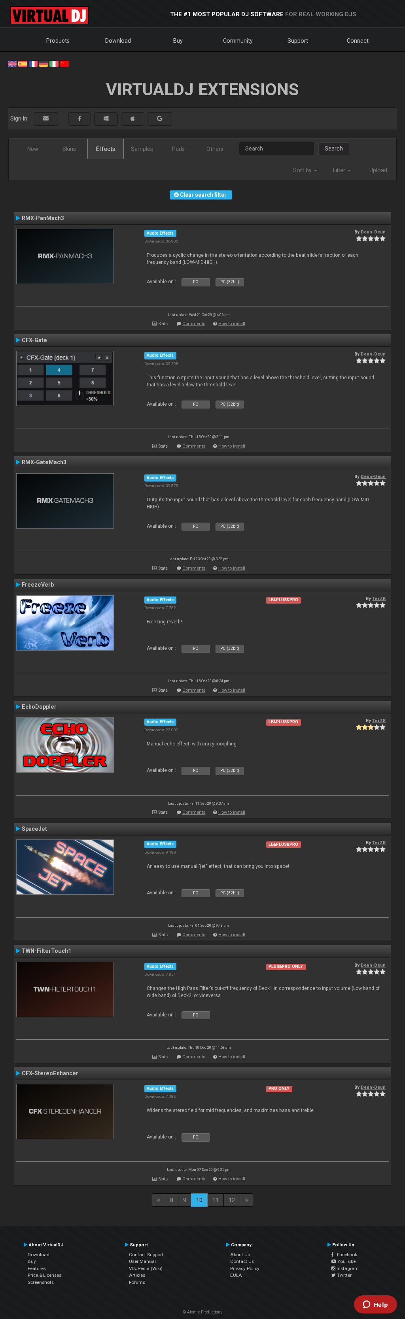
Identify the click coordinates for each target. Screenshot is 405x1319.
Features (37, 1268)
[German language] (43, 63)
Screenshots (41, 1282)
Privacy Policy (244, 1268)
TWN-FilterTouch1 (46, 951)
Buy (178, 41)
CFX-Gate (34, 340)
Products (58, 41)
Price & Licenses (44, 1275)
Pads (178, 149)
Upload (378, 170)
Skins (69, 149)
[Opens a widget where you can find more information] (375, 1305)
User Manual (142, 1261)
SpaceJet (34, 829)
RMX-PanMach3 (43, 218)
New (32, 149)
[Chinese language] (64, 63)
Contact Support (146, 1254)
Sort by (303, 170)
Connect (358, 41)
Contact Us (242, 1261)
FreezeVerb (38, 584)
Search (334, 148)
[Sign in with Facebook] (79, 118)
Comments (193, 323)
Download (118, 41)
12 (232, 1200)
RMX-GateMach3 (44, 462)
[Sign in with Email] (46, 118)
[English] (12, 63)
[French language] (33, 63)
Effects (105, 149)
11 (215, 1200)
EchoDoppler (39, 707)
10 (199, 1200)
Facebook (345, 1254)
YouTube (346, 1261)
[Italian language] (53, 63)
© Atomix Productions (203, 1312)
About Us (240, 1254)
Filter (340, 170)
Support (298, 41)
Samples (142, 149)
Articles (137, 1275)
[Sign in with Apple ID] (132, 118)
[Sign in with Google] (160, 118)
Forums (137, 1282)
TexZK (379, 598)
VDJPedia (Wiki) (146, 1268)
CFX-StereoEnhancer (50, 1073)
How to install (231, 323)
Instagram (347, 1268)
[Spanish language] (22, 63)
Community (238, 41)
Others (214, 149)
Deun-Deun (373, 232)
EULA (236, 1275)
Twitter (344, 1275)
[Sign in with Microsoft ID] (106, 118)
